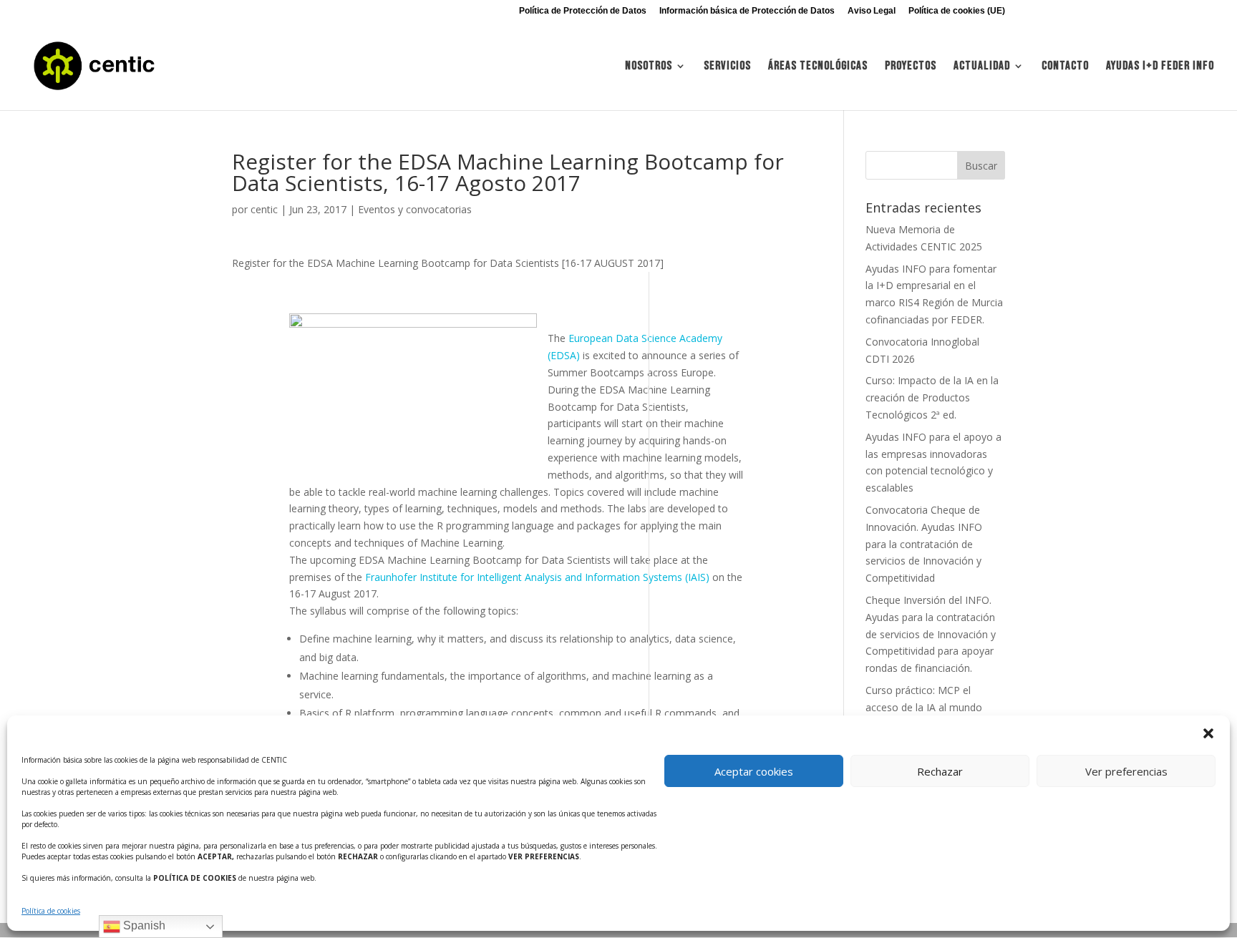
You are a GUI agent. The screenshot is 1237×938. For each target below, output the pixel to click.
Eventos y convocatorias (415, 209)
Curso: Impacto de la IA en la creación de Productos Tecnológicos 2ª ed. (932, 397)
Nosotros (648, 67)
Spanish (142, 925)
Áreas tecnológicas (818, 67)
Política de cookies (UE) (956, 11)
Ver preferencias (1126, 771)
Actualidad (982, 67)
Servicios (727, 67)
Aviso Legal (872, 11)
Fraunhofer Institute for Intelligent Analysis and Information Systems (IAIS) (537, 577)
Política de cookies (50, 911)
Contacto (1065, 67)
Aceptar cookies (753, 771)
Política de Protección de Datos (582, 11)
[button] (1208, 733)
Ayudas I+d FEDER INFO (1160, 67)
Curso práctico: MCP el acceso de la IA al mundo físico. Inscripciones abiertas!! (932, 707)
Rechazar (940, 771)
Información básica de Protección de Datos (747, 11)
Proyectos (910, 67)
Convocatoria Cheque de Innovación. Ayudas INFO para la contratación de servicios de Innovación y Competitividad (923, 544)
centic (264, 209)
